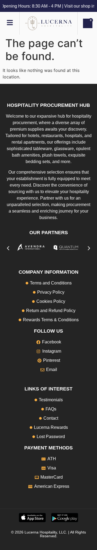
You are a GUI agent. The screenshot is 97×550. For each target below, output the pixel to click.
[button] (8, 248)
